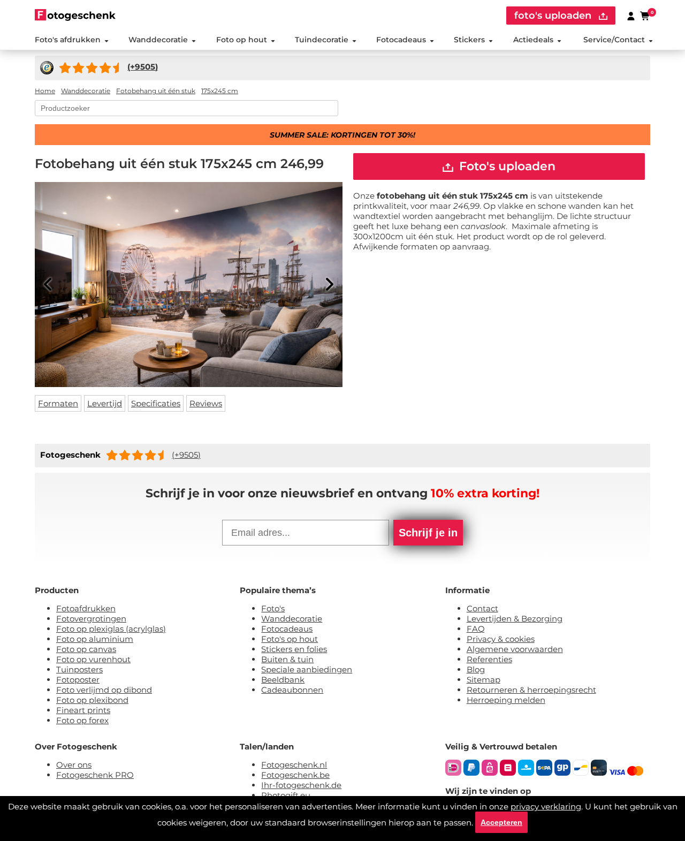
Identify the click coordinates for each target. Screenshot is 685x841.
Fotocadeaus (401, 39)
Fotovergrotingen (91, 618)
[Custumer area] (631, 15)
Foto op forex (82, 720)
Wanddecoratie (158, 39)
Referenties (489, 659)
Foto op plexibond (92, 700)
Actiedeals (533, 39)
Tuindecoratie (321, 39)
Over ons (74, 765)
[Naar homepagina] (75, 14)
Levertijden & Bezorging (514, 618)
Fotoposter (78, 680)
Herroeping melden (506, 700)
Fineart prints (83, 710)
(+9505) (186, 455)
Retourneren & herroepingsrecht (531, 690)
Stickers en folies (294, 649)
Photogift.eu (285, 795)
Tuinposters (79, 669)
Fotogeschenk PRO (95, 775)
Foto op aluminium (94, 639)
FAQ (476, 629)
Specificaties (155, 403)
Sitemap (483, 680)
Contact (482, 608)
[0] (645, 15)
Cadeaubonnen (292, 690)
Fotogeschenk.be (295, 775)
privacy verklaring (546, 806)
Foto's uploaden (505, 166)
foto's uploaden (554, 15)
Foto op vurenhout (93, 659)
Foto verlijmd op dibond (104, 690)
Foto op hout (241, 39)
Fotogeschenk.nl (294, 765)
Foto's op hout (289, 639)
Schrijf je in (428, 533)
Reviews (205, 403)
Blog (476, 669)
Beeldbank (283, 680)
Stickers (469, 39)
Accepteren (501, 822)
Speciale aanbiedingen (306, 669)
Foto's (273, 608)
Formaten (58, 403)
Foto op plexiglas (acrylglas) (111, 629)
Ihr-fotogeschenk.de (301, 785)
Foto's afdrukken (68, 39)
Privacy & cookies (501, 639)
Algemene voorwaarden (515, 649)
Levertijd (104, 403)
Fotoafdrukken (86, 608)
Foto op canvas (86, 649)
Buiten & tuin (287, 659)
